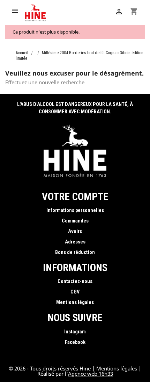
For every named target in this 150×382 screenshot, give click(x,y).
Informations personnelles (75, 210)
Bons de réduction (75, 252)
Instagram (75, 332)
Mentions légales (75, 302)
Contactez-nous (75, 281)
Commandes (75, 221)
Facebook (75, 342)
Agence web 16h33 (90, 373)
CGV (75, 292)
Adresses (75, 242)
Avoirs (75, 231)
